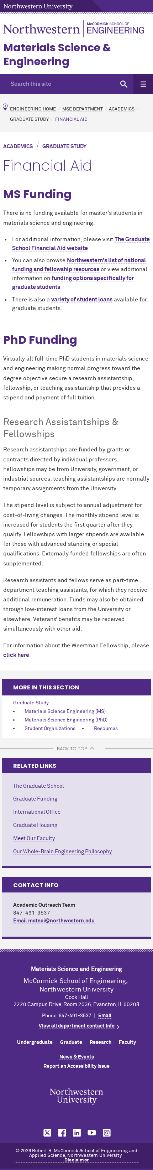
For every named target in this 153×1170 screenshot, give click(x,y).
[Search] (123, 84)
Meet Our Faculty (34, 838)
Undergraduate (35, 1042)
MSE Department (82, 109)
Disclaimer (76, 1160)
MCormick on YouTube (91, 1132)
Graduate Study (29, 119)
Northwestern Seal (76, 1096)
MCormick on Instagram (107, 1132)
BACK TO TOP (72, 749)
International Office (36, 812)
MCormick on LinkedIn (76, 1132)
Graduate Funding (35, 799)
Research (100, 1042)
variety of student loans (81, 299)
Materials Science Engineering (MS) (65, 711)
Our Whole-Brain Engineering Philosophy (62, 851)
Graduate (71, 1042)
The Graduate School (38, 786)
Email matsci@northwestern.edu (54, 920)
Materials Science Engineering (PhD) (66, 720)
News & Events (76, 1057)
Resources (105, 728)
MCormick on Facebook (61, 1132)
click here (16, 655)
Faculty (127, 1042)
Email (104, 1015)
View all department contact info (77, 1026)
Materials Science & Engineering (57, 54)
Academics (121, 109)
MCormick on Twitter (46, 1132)
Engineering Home (33, 109)
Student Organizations (50, 728)
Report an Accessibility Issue (76, 1066)
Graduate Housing (35, 825)
